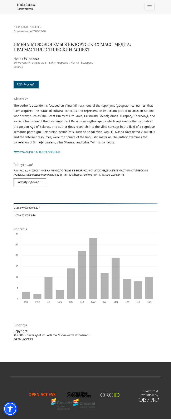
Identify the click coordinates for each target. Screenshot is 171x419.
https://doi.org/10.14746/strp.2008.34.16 (37, 152)
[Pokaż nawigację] (150, 6)
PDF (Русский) (26, 84)
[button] (10, 409)
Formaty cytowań (28, 182)
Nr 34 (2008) (21, 27)
